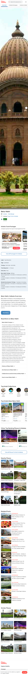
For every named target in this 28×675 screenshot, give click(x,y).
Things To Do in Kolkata (12, 216)
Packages (3, 669)
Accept (25, 672)
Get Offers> (16, 248)
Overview (4, 5)
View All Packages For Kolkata (14, 254)
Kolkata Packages (13, 5)
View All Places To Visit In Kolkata (14, 452)
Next (26, 108)
